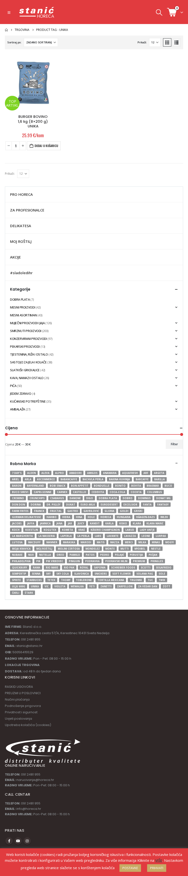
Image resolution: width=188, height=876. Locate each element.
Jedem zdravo (20, 393)
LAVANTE (112, 536)
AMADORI (75, 473)
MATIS (101, 542)
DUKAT (70, 504)
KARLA (109, 523)
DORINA (36, 504)
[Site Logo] (37, 12)
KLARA (137, 523)
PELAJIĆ (119, 554)
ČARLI (15, 592)
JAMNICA (45, 523)
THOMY (65, 580)
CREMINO (18, 498)
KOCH (16, 529)
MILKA (142, 542)
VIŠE (158, 860)
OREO (60, 554)
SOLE (162, 573)
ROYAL (84, 567)
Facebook (9, 841)
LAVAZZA (130, 536)
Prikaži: (142, 42)
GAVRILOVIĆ (91, 511)
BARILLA (159, 479)
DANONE (75, 498)
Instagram (27, 841)
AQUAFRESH (130, 473)
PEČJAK (153, 554)
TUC (150, 580)
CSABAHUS (57, 498)
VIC (47, 586)
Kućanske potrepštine (28, 401)
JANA (59, 523)
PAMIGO (75, 554)
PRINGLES (157, 561)
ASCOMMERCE (46, 479)
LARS (98, 536)
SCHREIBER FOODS (123, 567)
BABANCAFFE (68, 479)
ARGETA (159, 473)
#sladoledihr (21, 272)
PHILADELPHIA (21, 561)
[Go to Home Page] (6, 30)
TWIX (162, 580)
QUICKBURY (19, 567)
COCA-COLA (117, 492)
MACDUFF (34, 542)
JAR (70, 523)
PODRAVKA (92, 561)
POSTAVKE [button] (130, 868)
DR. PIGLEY (53, 504)
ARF (145, 473)
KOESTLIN (31, 529)
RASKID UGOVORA (19, 686)
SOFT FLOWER (121, 573)
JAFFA (30, 523)
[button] (9, 12)
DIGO (89, 498)
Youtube (18, 841)
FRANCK (39, 511)
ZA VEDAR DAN (147, 586)
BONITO (120, 485)
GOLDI (124, 511)
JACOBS (17, 523)
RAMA (36, 567)
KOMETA (67, 529)
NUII (31, 554)
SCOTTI (145, 567)
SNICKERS (100, 573)
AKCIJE (15, 257)
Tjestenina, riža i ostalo (29, 354)
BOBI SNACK (57, 485)
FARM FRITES (20, 511)
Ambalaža (17, 409)
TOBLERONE (84, 580)
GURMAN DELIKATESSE (26, 517)
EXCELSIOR (130, 504)
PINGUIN (74, 561)
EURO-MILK (88, 504)
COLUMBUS (154, 492)
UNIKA (35, 586)
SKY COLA (62, 573)
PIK (38, 561)
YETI (92, 586)
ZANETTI (105, 586)
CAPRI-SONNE (42, 492)
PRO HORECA (21, 194)
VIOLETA (59, 586)
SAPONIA (100, 567)
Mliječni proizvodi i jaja (27, 323)
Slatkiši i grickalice (25, 370)
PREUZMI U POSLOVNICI (23, 693)
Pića (13, 385)
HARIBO (52, 517)
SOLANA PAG (144, 573)
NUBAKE (17, 554)
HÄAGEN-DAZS (145, 517)
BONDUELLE (101, 485)
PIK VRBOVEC (54, 561)
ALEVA (45, 473)
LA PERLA (83, 536)
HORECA (105, 517)
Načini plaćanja (17, 699)
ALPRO (59, 473)
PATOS (90, 554)
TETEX (51, 580)
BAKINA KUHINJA (119, 479)
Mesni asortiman (23, 315)
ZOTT (166, 586)
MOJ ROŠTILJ (21, 241)
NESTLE (156, 548)
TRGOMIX (136, 580)
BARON (16, 485)
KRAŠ (81, 529)
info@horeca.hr (28, 808)
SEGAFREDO (163, 567)
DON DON (18, 504)
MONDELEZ (92, 548)
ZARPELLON (124, 586)
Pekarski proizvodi (25, 346)
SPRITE (16, 580)
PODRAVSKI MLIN (116, 561)
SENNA (36, 573)
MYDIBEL (139, 548)
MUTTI (124, 548)
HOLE (91, 517)
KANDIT (95, 523)
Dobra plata (20, 299)
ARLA (28, 479)
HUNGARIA (123, 517)
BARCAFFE (142, 479)
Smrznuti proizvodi (25, 331)
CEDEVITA (98, 492)
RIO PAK (69, 567)
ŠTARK (29, 592)
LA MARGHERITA (22, 536)
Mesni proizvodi (22, 307)
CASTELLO (79, 492)
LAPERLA (66, 536)
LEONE (145, 536)
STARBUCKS (34, 580)
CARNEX (62, 492)
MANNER (51, 542)
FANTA (147, 504)
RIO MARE (52, 567)
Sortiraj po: (14, 42)
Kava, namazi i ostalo (27, 378)
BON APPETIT (79, 485)
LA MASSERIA (46, 536)
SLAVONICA (81, 573)
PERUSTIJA (136, 554)
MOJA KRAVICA (21, 548)
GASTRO (72, 511)
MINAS (156, 542)
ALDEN (31, 473)
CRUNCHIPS (37, 498)
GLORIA (109, 511)
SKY (48, 573)
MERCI (129, 542)
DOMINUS (144, 498)
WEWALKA (77, 586)
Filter (174, 444)
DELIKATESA (20, 225)
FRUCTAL (56, 511)
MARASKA (69, 542)
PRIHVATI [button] (156, 868)
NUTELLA (45, 554)
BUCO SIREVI (20, 492)
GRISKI (138, 511)
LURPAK (161, 536)
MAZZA (114, 542)
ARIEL (15, 479)
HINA (79, 517)
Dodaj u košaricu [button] (46, 146)
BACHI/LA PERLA (92, 479)
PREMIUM (139, 561)
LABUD (129, 529)
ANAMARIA (110, 473)
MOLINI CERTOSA (69, 548)
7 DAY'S (17, 473)
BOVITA (136, 485)
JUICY (81, 523)
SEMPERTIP (19, 573)
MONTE (110, 548)
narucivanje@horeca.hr (35, 779)
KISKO (123, 523)
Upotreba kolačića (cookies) (28, 725)
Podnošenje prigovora (23, 705)
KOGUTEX (50, 529)
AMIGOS (92, 473)
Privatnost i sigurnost (21, 712)
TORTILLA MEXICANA (110, 580)
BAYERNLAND (35, 485)
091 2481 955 (30, 774)
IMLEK (164, 517)
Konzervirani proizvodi (28, 338)
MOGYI (169, 542)
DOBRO (127, 498)
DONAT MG (163, 498)
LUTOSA (17, 542)
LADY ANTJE (147, 529)
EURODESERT (109, 504)
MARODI (86, 542)
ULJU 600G (18, 586)
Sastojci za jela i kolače (28, 362)
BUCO (168, 485)
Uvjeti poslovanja (18, 718)
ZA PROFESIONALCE (27, 210)
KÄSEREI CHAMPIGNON (105, 529)
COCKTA (136, 492)
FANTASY (163, 504)
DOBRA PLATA (108, 498)
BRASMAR (153, 485)
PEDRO (104, 554)
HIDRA (66, 517)
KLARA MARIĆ (154, 523)
